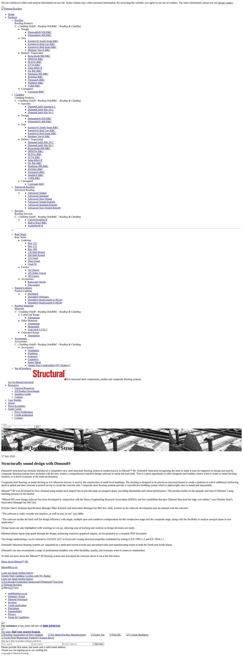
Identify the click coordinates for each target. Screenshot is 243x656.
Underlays (33, 359)
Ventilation (33, 350)
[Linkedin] (20, 581)
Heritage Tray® (39, 50)
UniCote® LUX (37, 329)
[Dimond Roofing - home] (11, 8)
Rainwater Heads (37, 282)
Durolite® (33, 293)
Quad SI (32, 264)
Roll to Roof (37, 222)
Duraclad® (33, 326)
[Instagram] (32, 581)
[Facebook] (7, 581)
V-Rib (34, 85)
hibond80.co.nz (9, 567)
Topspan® (36, 79)
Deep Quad (34, 261)
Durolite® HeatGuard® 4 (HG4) (45, 299)
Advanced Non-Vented (40, 198)
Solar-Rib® (35, 67)
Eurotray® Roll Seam (42, 47)
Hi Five (35, 62)
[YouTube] (57, 581)
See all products (23, 368)
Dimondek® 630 (40, 32)
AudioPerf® (35, 225)
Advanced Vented (37, 193)
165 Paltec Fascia (37, 273)
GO (37, 427)
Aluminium (34, 317)
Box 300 (32, 249)
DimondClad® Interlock (42, 106)
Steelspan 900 (38, 73)
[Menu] (5, 424)
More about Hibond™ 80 (14, 561)
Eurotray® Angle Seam (43, 41)
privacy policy (225, 2)
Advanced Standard (38, 196)
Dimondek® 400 (40, 35)
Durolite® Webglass (38, 296)
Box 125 (32, 243)
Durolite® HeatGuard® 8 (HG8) (45, 302)
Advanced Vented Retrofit (41, 201)
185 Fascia (33, 276)
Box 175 (32, 246)
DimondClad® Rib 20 (41, 109)
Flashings (33, 353)
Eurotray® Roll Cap (41, 44)
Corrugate (36, 91)
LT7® (34, 65)
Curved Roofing (37, 219)
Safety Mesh (34, 362)
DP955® (35, 59)
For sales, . (20, 631)
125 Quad (33, 258)
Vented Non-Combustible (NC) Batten (49, 365)
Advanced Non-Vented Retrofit (44, 207)
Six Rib (35, 70)
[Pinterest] (45, 581)
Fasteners (33, 356)
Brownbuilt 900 (39, 56)
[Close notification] (2, 6)
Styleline (35, 76)
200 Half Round (36, 255)
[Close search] (2, 427)
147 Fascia (33, 270)
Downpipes (34, 285)
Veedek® (36, 82)
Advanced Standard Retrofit (42, 204)
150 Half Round (36, 252)
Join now (98, 644)
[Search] (2, 424)
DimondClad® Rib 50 (41, 112)
